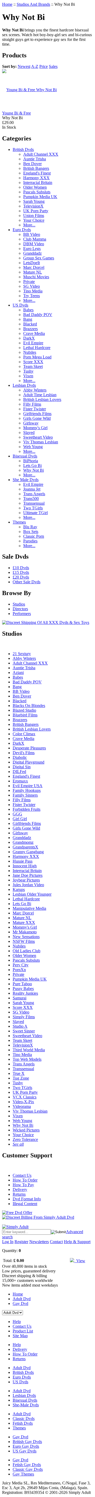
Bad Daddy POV (37, 314)
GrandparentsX (25, 847)
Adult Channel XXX (40, 154)
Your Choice (33, 220)
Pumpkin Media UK (40, 196)
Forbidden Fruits (26, 809)
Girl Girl (20, 818)
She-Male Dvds (26, 1405)
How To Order (25, 1180)
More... (29, 225)
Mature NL (32, 272)
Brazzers (30, 328)
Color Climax (24, 734)
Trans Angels (34, 494)
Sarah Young (34, 201)
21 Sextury (22, 653)
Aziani (18, 672)
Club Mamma (34, 239)
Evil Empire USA (27, 785)
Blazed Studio (24, 710)
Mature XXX (24, 922)
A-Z (34, 66)
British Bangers (36, 168)
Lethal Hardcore (36, 347)
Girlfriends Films (37, 413)
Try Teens (31, 295)
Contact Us (22, 1175)
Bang (27, 319)
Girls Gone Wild (37, 418)
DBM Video (33, 244)
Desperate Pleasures (29, 748)
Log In (7, 1241)
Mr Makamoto (25, 932)
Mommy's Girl (35, 428)
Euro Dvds (22, 229)
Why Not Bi (33, 470)
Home (7, 4)
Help (17, 1321)
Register (21, 1241)
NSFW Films (24, 941)
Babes (28, 310)
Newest (24, 66)
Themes (19, 522)
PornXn (19, 969)
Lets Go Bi (32, 465)
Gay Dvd (20, 1303)
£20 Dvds (21, 577)
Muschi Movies (36, 277)
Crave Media (34, 333)
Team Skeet (33, 366)
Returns (19, 1194)
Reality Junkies (25, 993)
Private (29, 281)
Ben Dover (32, 163)
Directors (20, 609)
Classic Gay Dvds (28, 1469)
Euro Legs (32, 248)
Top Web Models (27, 1059)
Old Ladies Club (26, 951)
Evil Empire (33, 343)
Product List (23, 1331)
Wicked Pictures (26, 1130)
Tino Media (32, 291)
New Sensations (26, 936)
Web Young (33, 446)
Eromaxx (20, 781)
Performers (22, 613)
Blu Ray (30, 527)
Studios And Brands (33, 4)
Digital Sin (22, 767)
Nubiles (29, 352)
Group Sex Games (38, 258)
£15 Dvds (21, 572)
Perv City (20, 965)
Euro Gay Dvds (26, 1446)
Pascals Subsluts (36, 192)
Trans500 (31, 498)
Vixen (28, 376)
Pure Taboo (22, 984)
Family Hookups (27, 790)
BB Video (31, 234)
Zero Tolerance (25, 1139)
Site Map (20, 1335)
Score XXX (33, 362)
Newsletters (39, 1241)
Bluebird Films (25, 715)
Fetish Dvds (23, 1423)
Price (43, 66)
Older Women (35, 187)
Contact (56, 1241)
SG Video (31, 286)
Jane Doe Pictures (27, 875)
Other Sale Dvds (26, 582)
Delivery (20, 1189)
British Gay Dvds (27, 1441)
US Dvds (20, 305)
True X (19, 1073)
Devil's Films (24, 752)
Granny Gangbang (28, 852)
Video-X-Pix (23, 1101)
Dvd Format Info (27, 1199)
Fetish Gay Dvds (27, 1464)
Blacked (30, 324)
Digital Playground (28, 762)
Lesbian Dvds (24, 385)
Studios (19, 604)
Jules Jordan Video (28, 885)
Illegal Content (25, 1203)
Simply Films (24, 1017)
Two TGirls (33, 508)
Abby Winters (34, 390)
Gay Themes (23, 1474)
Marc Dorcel (33, 267)
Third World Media (29, 1050)
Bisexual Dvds (25, 456)
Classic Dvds (24, 1418)
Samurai (19, 998)
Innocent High (25, 866)
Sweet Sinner (24, 1031)
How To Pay (23, 1185)
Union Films (33, 215)
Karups (19, 889)
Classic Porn (33, 536)
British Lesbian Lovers (42, 399)
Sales (53, 66)
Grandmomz (23, 842)
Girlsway (31, 423)
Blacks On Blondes (29, 705)
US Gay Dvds (24, 1451)
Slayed (29, 432)
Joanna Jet (31, 489)
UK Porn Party (35, 211)
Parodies (30, 541)
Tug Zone (21, 1078)
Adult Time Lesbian (39, 395)
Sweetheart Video (38, 437)
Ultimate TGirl (35, 512)
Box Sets (30, 531)
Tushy (28, 371)
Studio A (20, 1026)
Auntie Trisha (34, 159)
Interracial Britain (37, 182)
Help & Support (77, 1241)
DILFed (19, 771)
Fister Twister (34, 409)
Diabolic (20, 757)
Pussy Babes (23, 988)
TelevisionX (33, 206)
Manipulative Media (29, 908)
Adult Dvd (22, 1299)
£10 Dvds (21, 567)
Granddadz (32, 253)
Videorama (22, 1106)
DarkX (29, 338)
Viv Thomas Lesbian (40, 442)
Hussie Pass (22, 861)
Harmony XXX (36, 178)
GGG (17, 814)
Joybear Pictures (26, 880)
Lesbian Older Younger (32, 894)
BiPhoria (30, 461)
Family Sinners (25, 795)
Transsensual (34, 503)
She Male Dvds (26, 479)
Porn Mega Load (37, 357)
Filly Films (32, 404)
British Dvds (23, 149)
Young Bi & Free (16, 113)
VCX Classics (24, 1097)
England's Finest (37, 173)
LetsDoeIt (31, 262)
